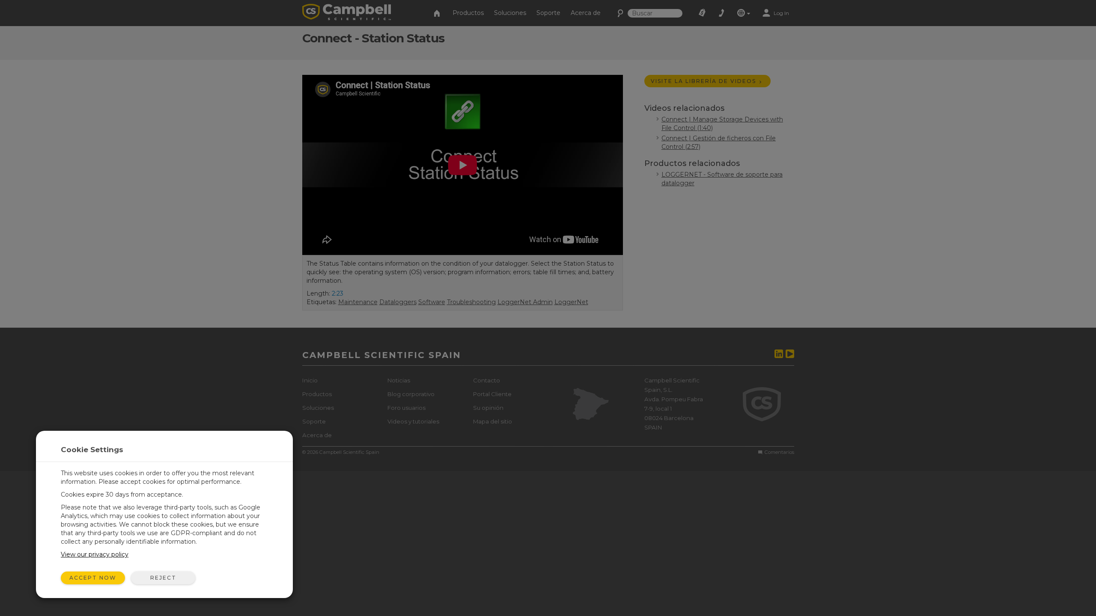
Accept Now (92, 578)
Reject (163, 578)
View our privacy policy (94, 554)
